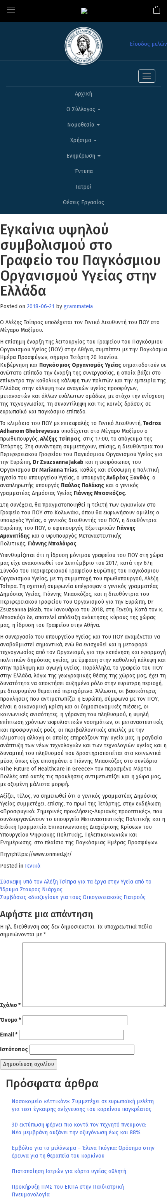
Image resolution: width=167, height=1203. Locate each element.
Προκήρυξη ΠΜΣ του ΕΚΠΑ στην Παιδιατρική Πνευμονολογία (68, 1191)
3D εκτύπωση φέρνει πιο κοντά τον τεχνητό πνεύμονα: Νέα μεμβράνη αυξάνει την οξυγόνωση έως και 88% (79, 1128)
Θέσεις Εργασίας (83, 202)
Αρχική (83, 93)
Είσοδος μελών (148, 44)
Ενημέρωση (81, 156)
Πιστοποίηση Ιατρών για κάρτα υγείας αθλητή (69, 1171)
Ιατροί (84, 187)
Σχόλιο (10, 1005)
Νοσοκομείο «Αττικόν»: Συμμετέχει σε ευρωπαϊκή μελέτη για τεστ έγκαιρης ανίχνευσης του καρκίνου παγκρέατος (83, 1105)
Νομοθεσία (81, 125)
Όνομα (10, 1020)
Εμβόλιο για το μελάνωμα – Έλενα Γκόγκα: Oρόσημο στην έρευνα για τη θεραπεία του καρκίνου (83, 1152)
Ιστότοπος (14, 1049)
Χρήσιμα (81, 140)
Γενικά (32, 866)
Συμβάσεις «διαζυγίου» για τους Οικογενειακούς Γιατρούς (73, 897)
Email (8, 1034)
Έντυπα (84, 171)
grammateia (78, 306)
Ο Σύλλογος (81, 109)
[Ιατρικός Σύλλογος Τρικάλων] (84, 10)
